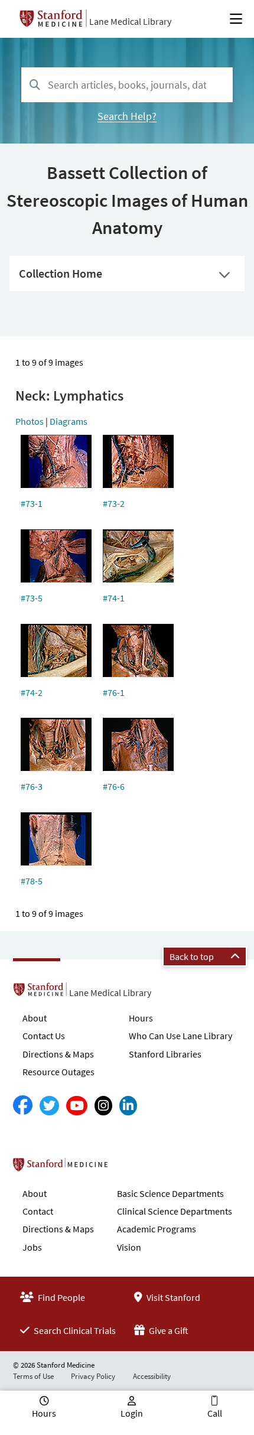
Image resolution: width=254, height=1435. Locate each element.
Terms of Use (33, 1376)
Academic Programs (156, 1229)
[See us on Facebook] (22, 1105)
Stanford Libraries (165, 1054)
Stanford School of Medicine (128, 1168)
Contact (37, 1211)
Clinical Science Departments (174, 1211)
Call (214, 1413)
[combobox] (127, 84)
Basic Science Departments (170, 1193)
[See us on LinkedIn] (128, 1105)
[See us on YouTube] (76, 1105)
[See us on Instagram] (103, 1105)
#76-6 (114, 786)
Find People (60, 1297)
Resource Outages (58, 1072)
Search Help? (127, 116)
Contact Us (43, 1036)
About (34, 1018)
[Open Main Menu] (236, 19)
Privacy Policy (93, 1376)
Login (132, 1413)
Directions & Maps (58, 1054)
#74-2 (32, 692)
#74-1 (114, 598)
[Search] (35, 85)
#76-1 (114, 692)
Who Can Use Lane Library (180, 1036)
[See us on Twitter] (49, 1105)
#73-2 (114, 503)
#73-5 (32, 598)
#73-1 (32, 503)
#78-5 (32, 881)
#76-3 (32, 786)
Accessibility (152, 1376)
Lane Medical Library (130, 21)
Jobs (32, 1247)
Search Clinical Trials (74, 1330)
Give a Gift (167, 1330)
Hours (141, 1018)
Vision (129, 1247)
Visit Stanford (172, 1297)
